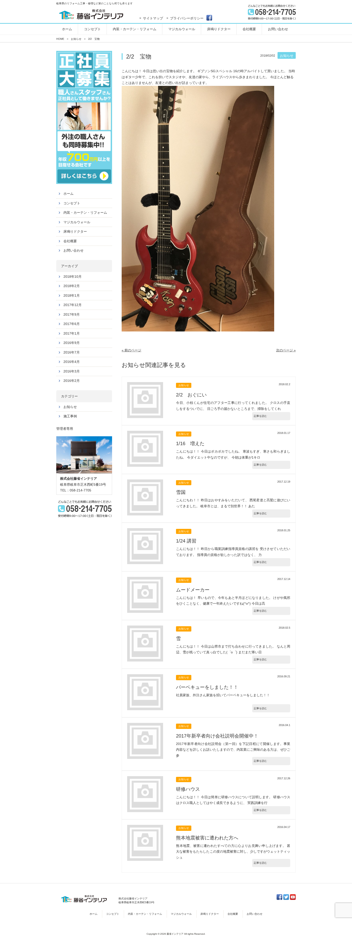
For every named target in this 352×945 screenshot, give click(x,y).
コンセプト (71, 203)
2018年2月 (71, 286)
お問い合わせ (73, 250)
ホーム (68, 193)
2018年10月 (72, 276)
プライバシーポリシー (187, 18)
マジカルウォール (76, 222)
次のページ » (286, 350)
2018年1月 (71, 295)
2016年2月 (71, 381)
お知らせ (70, 407)
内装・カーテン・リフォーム (85, 212)
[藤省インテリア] (91, 14)
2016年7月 (71, 352)
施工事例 (70, 416)
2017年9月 (71, 314)
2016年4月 (71, 362)
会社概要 (70, 241)
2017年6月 (71, 324)
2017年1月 (71, 333)
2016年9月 (71, 343)
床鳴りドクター (75, 231)
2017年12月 (72, 305)
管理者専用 (64, 429)
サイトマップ (153, 18)
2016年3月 (71, 371)
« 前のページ (131, 350)
